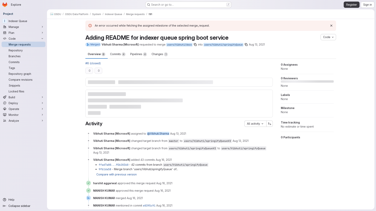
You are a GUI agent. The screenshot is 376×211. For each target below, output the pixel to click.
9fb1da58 (105, 169)
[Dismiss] (331, 25)
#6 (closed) (93, 63)
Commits (117, 54)
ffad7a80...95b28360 (113, 164)
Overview (96, 54)
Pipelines (138, 54)
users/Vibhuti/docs (179, 44)
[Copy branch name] (195, 44)
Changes (159, 54)
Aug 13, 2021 (257, 44)
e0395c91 (149, 205)
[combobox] (255, 124)
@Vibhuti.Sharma (158, 133)
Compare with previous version (116, 174)
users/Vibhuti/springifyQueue (223, 44)
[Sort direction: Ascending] (270, 124)
